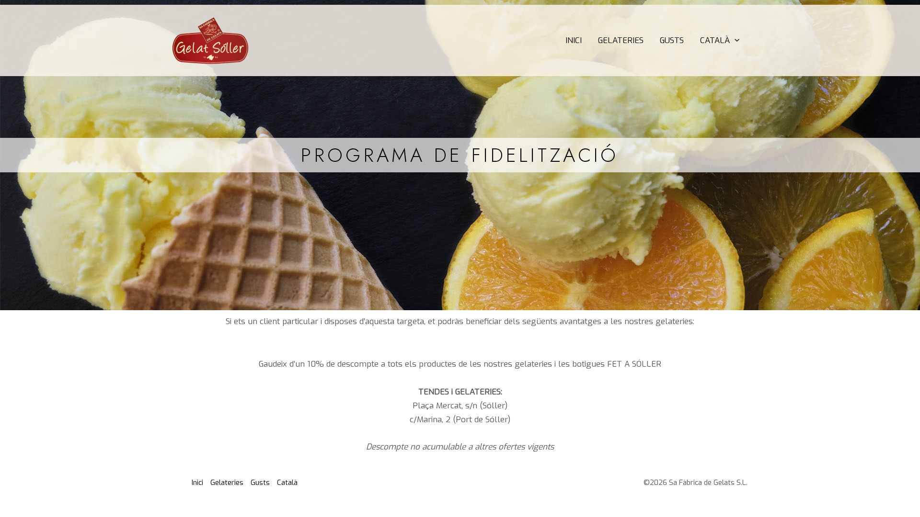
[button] (734, 41)
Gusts (672, 40)
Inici (573, 40)
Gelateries (621, 40)
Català (715, 40)
